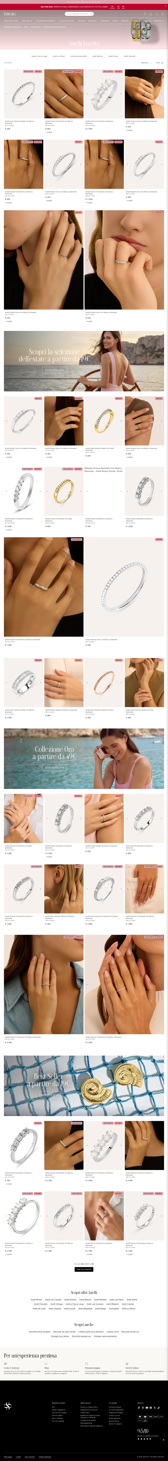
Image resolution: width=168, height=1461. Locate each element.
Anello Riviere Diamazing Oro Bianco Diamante (139, 1244)
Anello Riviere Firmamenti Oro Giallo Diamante (58, 520)
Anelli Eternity (70, 1300)
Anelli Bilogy (100, 1309)
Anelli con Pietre (116, 1300)
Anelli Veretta (36, 27)
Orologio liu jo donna (60, 1336)
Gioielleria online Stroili (12, 27)
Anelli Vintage (57, 1304)
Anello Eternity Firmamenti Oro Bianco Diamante (140, 917)
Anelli (26, 27)
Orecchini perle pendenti (39, 1332)
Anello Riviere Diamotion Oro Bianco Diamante (98, 520)
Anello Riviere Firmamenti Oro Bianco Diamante (59, 122)
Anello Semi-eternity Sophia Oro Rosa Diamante (99, 711)
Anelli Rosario (85, 1300)
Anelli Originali (55, 1309)
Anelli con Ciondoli (53, 1300)
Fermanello (114, 1309)
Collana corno (113, 1332)
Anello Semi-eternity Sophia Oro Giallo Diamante (99, 449)
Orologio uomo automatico (105, 1336)
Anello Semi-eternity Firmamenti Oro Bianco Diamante (101, 917)
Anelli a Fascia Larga (75, 1304)
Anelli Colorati (128, 1304)
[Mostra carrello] (162, 14)
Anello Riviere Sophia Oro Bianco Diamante (61, 710)
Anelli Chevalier (41, 1304)
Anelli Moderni (112, 1304)
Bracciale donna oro (130, 1332)
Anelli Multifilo (100, 1300)
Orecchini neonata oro (81, 1336)
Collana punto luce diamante (91, 1332)
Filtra (158, 63)
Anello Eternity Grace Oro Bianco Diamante (101, 639)
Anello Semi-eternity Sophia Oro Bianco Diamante (19, 122)
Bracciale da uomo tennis (64, 1332)
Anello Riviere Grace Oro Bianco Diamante (141, 121)
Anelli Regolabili (85, 1309)
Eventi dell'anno (115, 1418)
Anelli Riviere (36, 1300)
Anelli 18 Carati (39, 1309)
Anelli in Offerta (128, 1309)
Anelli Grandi (69, 1309)
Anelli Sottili (132, 1300)
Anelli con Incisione (95, 1304)
